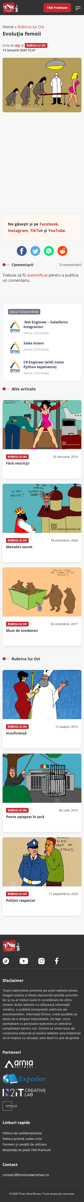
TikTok (36, 230)
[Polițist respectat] (42, 876)
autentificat (37, 275)
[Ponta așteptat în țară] (42, 793)
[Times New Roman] (10, 7)
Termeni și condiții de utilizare (25, 1144)
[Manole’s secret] (42, 523)
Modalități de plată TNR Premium (27, 1150)
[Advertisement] (42, 166)
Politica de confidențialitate (22, 1133)
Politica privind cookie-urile (22, 1139)
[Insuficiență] (42, 709)
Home (8, 26)
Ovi (17, 45)
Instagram (18, 230)
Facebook (49, 224)
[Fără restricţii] (42, 439)
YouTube (56, 230)
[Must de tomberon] (42, 606)
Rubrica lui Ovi (31, 26)
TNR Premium (57, 8)
